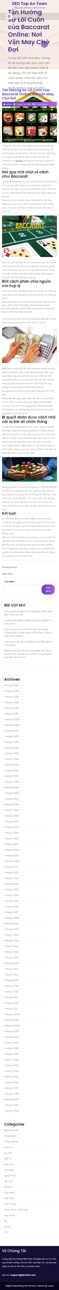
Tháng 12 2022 (11, 918)
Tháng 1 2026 (11, 713)
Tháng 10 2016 (11, 1110)
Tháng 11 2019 (11, 1082)
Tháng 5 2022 (11, 946)
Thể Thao (9, 1198)
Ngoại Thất (10, 1175)
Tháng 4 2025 (11, 759)
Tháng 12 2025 (11, 719)
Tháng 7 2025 (11, 742)
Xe (5, 1221)
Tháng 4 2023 (11, 895)
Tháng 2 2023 (11, 906)
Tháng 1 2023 (11, 912)
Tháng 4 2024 (11, 827)
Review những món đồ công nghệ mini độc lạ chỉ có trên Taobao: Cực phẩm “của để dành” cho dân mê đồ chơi (28, 654)
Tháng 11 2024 (11, 787)
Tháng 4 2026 (11, 696)
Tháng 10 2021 (11, 986)
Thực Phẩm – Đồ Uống (16, 1209)
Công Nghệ (10, 1136)
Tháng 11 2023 (11, 855)
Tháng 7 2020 (11, 1042)
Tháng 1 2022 (11, 969)
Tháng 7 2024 (11, 810)
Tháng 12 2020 (11, 1014)
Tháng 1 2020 (11, 1076)
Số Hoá (8, 1187)
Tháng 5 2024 (11, 821)
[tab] (9, 16)
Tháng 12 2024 (11, 781)
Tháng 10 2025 (11, 725)
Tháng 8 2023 (11, 872)
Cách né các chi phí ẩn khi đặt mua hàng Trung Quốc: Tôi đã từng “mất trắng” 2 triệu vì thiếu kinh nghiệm (28, 633)
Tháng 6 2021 (11, 997)
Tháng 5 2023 (11, 889)
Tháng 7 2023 (11, 878)
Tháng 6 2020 (11, 1048)
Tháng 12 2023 (11, 849)
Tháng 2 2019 (11, 1088)
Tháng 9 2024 (11, 798)
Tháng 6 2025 (11, 747)
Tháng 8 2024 (11, 804)
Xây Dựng (9, 1215)
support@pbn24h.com (23, 1275)
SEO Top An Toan (29, 4)
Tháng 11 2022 (11, 923)
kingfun (19, 160)
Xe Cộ (7, 1226)
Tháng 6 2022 (11, 940)
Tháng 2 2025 (11, 770)
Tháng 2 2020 (11, 1071)
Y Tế (6, 1232)
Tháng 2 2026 (11, 708)
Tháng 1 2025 (11, 776)
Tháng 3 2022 (11, 957)
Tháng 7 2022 (11, 935)
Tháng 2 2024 (11, 838)
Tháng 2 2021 (11, 1003)
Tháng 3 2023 (11, 901)
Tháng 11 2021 (11, 980)
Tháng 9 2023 (11, 866)
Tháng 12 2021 (11, 974)
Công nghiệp (11, 1141)
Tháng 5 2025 (11, 753)
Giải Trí (8, 1158)
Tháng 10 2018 (11, 1093)
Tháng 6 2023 (11, 884)
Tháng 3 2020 (11, 1065)
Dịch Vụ (8, 1147)
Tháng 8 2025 (11, 736)
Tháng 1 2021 (10, 1008)
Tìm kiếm (9, 581)
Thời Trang (10, 1204)
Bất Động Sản (11, 1130)
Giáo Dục (9, 1164)
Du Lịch (8, 1153)
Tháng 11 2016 (11, 1105)
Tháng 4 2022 (11, 952)
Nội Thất (8, 1181)
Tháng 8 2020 (11, 1037)
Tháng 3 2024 (11, 832)
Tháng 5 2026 (11, 691)
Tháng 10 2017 (11, 1099)
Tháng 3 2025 (11, 764)
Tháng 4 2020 (11, 1059)
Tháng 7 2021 (11, 991)
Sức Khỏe (9, 1192)
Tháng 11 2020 (11, 1020)
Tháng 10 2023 (11, 861)
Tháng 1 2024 (11, 844)
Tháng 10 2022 (11, 929)
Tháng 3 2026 (11, 702)
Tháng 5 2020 (11, 1054)
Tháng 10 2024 (12, 793)
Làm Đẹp (9, 1170)
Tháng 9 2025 (11, 730)
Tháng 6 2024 (11, 815)
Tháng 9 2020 (11, 1031)
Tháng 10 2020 (11, 1025)
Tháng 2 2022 (11, 963)
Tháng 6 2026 (11, 685)
